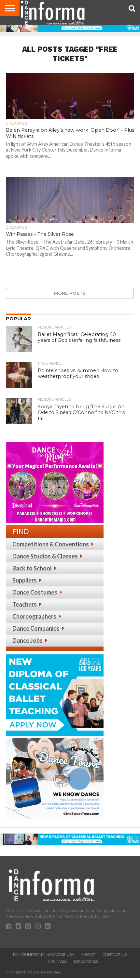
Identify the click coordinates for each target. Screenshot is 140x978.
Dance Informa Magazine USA (43, 954)
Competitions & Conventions (50, 544)
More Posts (70, 293)
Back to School (32, 568)
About (88, 954)
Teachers (24, 604)
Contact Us (115, 954)
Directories (86, 961)
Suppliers (24, 580)
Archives (57, 961)
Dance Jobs (27, 640)
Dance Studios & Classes (45, 556)
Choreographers (34, 616)
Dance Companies (36, 628)
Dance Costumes (34, 592)
